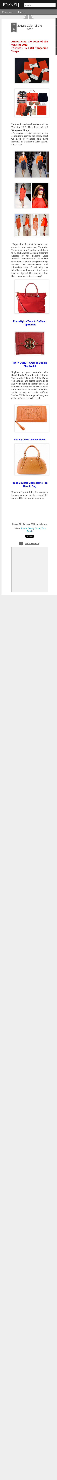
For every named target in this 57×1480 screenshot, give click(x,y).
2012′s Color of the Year (29, 27)
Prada (24, 528)
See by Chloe (34, 528)
